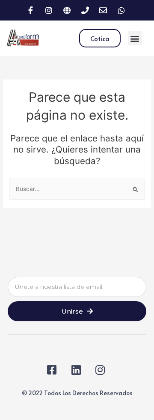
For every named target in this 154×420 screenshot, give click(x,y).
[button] (135, 38)
